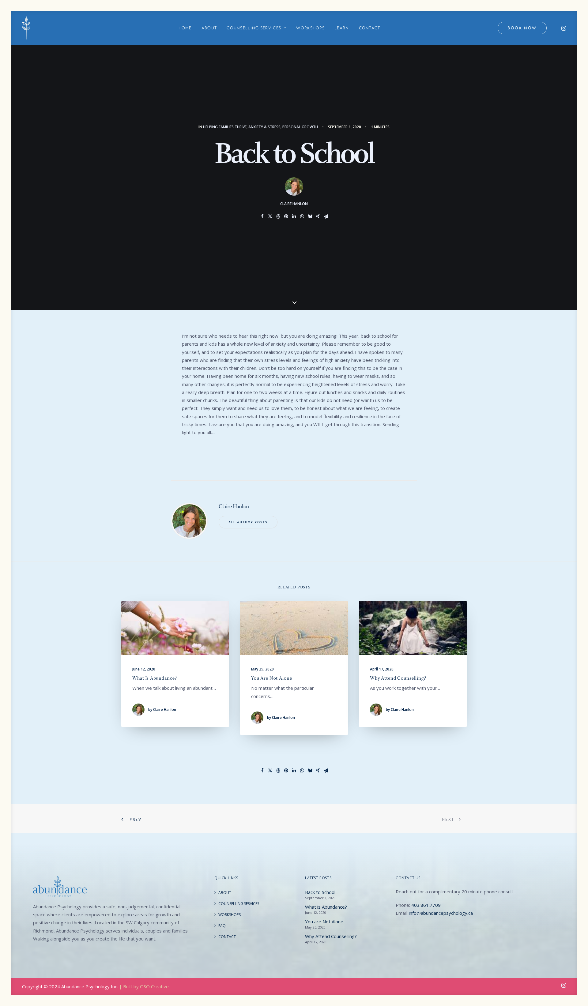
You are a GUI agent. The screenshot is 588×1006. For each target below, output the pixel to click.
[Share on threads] (278, 216)
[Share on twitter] (270, 216)
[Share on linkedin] (294, 216)
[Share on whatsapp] (302, 216)
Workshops (229, 914)
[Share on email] (326, 216)
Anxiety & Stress (264, 127)
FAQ (222, 925)
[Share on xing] (318, 216)
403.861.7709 (426, 905)
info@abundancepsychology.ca (441, 913)
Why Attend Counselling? (398, 678)
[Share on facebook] (262, 216)
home (185, 28)
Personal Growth (300, 127)
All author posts (248, 522)
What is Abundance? (154, 678)
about (209, 28)
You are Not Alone (271, 678)
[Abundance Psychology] (26, 28)
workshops (310, 28)
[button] (563, 28)
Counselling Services (238, 903)
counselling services (254, 28)
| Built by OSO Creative (144, 986)
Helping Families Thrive (225, 127)
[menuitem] (185, 28)
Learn (341, 28)
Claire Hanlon (294, 203)
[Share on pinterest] (286, 216)
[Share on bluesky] (310, 216)
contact (369, 28)
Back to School (320, 892)
